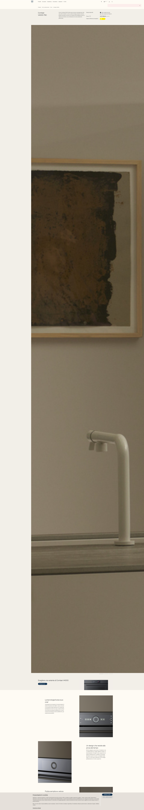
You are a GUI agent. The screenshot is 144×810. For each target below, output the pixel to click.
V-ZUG (65, 1)
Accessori (44, 1)
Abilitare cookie (107, 794)
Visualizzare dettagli (37, 808)
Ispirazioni (60, 1)
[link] (101, 1)
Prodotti (39, 1)
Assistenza (49, 1)
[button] (96, 684)
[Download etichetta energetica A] (103, 19)
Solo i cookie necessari (107, 797)
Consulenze (55, 1)
